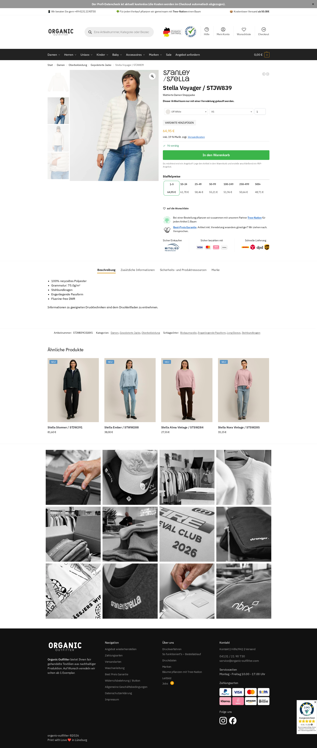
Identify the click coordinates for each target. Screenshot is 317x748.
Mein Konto (223, 34)
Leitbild (166, 678)
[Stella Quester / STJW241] (264, 74)
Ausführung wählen (73, 440)
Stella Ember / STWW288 (121, 427)
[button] (261, 54)
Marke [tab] (216, 270)
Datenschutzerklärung (118, 693)
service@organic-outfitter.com (239, 661)
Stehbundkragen (251, 332)
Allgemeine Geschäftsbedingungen (126, 686)
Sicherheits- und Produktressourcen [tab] (183, 270)
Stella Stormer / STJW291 (65, 427)
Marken (167, 666)
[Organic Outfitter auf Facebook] (233, 720)
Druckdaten (169, 660)
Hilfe (206, 34)
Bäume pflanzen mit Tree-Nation (182, 671)
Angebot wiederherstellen (121, 649)
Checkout (263, 34)
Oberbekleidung (78, 65)
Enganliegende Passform (212, 332)
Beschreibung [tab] (106, 270)
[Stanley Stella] (177, 75)
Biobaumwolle (188, 332)
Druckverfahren (172, 649)
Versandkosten (196, 137)
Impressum (112, 699)
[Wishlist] (93, 363)
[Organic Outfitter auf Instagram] (223, 720)
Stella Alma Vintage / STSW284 (182, 427)
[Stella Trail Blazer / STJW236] (267, 74)
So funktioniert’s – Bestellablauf (181, 654)
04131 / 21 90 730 (232, 656)
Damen (61, 65)
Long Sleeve (234, 332)
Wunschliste (244, 34)
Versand (250, 649)
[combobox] (186, 111)
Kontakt (224, 649)
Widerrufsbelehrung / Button (122, 680)
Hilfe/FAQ (237, 649)
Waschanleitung (115, 668)
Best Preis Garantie (116, 674)
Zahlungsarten (114, 655)
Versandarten (113, 661)
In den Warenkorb (216, 155)
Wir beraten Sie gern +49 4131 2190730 (73, 11)
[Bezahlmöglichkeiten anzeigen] (244, 696)
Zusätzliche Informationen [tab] (138, 270)
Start (50, 65)
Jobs (165, 683)
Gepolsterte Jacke (101, 65)
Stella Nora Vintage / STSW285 (239, 427)
